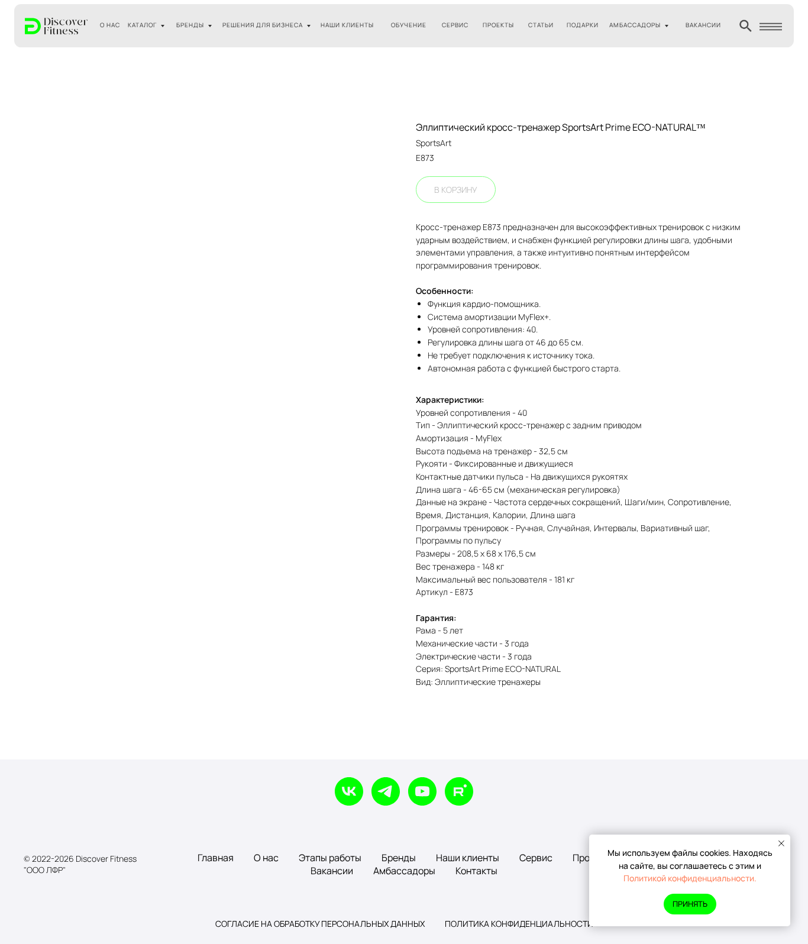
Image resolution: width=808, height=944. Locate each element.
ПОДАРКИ (583, 25)
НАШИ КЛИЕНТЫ (347, 25)
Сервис (535, 857)
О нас (266, 857)
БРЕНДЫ (190, 25)
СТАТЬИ (541, 25)
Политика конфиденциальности (519, 923)
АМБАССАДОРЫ (635, 25)
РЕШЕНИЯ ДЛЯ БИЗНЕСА (262, 25)
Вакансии (332, 870)
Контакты (476, 870)
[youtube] (422, 791)
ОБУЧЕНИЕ (408, 25)
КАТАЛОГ (142, 25)
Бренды (399, 857)
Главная (216, 857)
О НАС (110, 25)
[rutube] (459, 791)
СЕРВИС (455, 25)
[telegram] (385, 791)
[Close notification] (781, 843)
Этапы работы (330, 857)
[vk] (349, 791)
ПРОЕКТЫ (498, 25)
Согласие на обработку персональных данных (320, 923)
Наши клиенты (467, 857)
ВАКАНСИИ (703, 25)
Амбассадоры (404, 870)
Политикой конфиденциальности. (690, 878)
